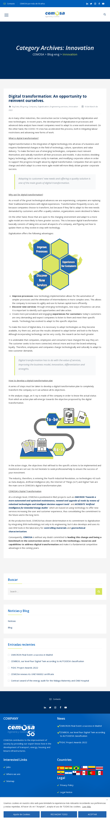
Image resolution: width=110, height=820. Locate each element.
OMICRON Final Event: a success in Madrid (32, 654)
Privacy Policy (66, 785)
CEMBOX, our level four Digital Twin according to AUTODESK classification (47, 661)
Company (33, 106)
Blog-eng (24, 106)
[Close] (107, 799)
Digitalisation (43, 106)
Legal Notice (66, 792)
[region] (55, 808)
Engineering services (59, 106)
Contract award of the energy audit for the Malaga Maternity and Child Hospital (50, 680)
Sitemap (10, 781)
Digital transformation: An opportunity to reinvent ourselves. (48, 98)
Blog (10, 627)
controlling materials (55, 527)
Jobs (8, 767)
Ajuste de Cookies (21, 814)
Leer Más (86, 806)
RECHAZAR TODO (59, 814)
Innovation (73, 106)
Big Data (15, 106)
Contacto (11, 3)
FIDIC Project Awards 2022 (24, 667)
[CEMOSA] (55, 14)
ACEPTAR (92, 814)
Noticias (12, 621)
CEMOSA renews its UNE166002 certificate (32, 674)
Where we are (13, 774)
